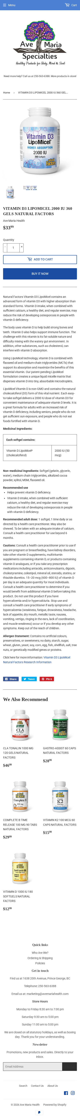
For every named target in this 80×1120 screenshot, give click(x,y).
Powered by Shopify (54, 1104)
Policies (40, 963)
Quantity (8, 239)
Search (23, 1085)
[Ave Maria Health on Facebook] (66, 1093)
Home (6, 92)
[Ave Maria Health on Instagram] (73, 1093)
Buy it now (40, 274)
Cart (74, 5)
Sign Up (69, 1066)
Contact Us (37, 1085)
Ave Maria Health (30, 1104)
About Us (52, 1085)
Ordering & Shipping (40, 958)
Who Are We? (40, 952)
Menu (11, 5)
